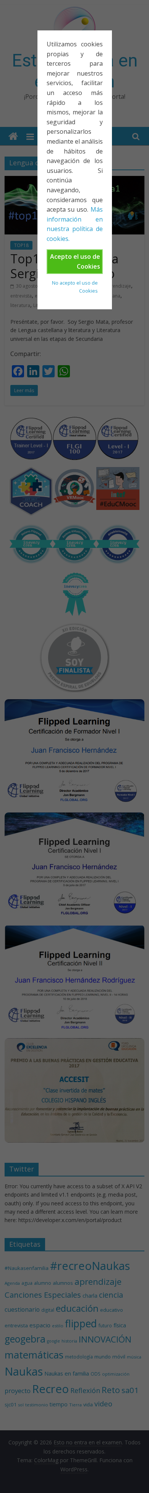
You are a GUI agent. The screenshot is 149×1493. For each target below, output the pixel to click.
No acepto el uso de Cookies (75, 286)
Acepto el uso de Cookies (75, 261)
